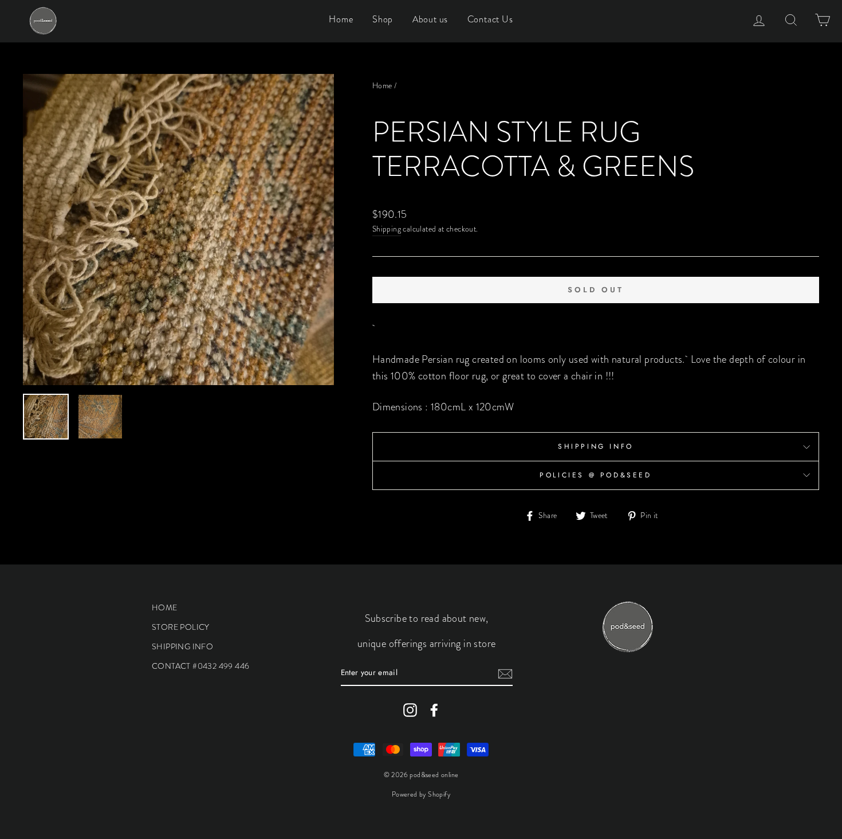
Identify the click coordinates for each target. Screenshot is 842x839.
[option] (178, 229)
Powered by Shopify (421, 794)
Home (341, 19)
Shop (382, 19)
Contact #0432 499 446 (200, 666)
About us (430, 19)
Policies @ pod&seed (595, 475)
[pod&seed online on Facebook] (434, 710)
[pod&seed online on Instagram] (410, 710)
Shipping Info (596, 446)
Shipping (386, 229)
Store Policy (181, 627)
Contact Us (490, 19)
